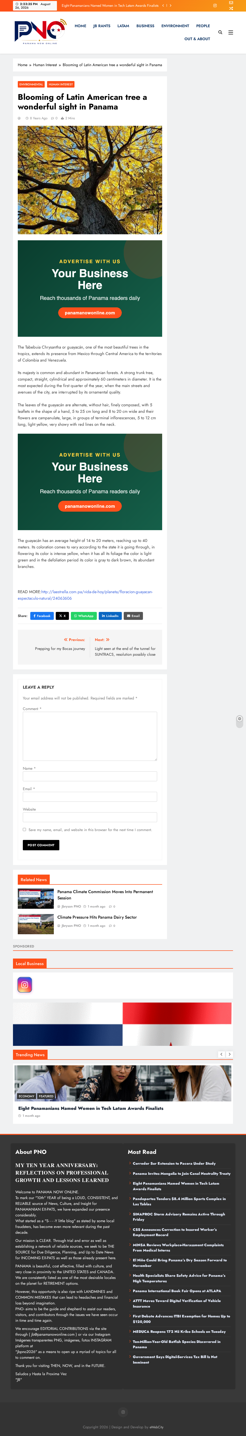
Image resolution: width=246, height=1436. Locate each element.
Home (80, 26)
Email (136, 616)
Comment (32, 709)
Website (29, 809)
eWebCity (156, 1427)
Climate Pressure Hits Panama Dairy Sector (97, 917)
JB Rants (101, 26)
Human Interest (61, 84)
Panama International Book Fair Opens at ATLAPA (177, 1291)
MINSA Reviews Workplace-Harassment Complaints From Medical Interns (178, 1247)
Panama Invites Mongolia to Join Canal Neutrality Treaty (182, 1173)
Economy (29, 1096)
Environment (175, 26)
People (203, 26)
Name (29, 768)
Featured (48, 1096)
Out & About (197, 39)
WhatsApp (85, 616)
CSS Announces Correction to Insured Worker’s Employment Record (175, 1232)
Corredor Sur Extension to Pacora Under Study (174, 1163)
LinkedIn (112, 616)
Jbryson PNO (71, 906)
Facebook (43, 616)
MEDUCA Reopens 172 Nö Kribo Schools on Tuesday (179, 1331)
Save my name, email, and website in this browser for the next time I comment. (90, 829)
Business (145, 26)
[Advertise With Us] (90, 288)
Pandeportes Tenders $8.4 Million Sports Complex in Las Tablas (112, 5)
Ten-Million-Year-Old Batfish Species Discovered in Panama (177, 1344)
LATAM (123, 26)
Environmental (31, 84)
